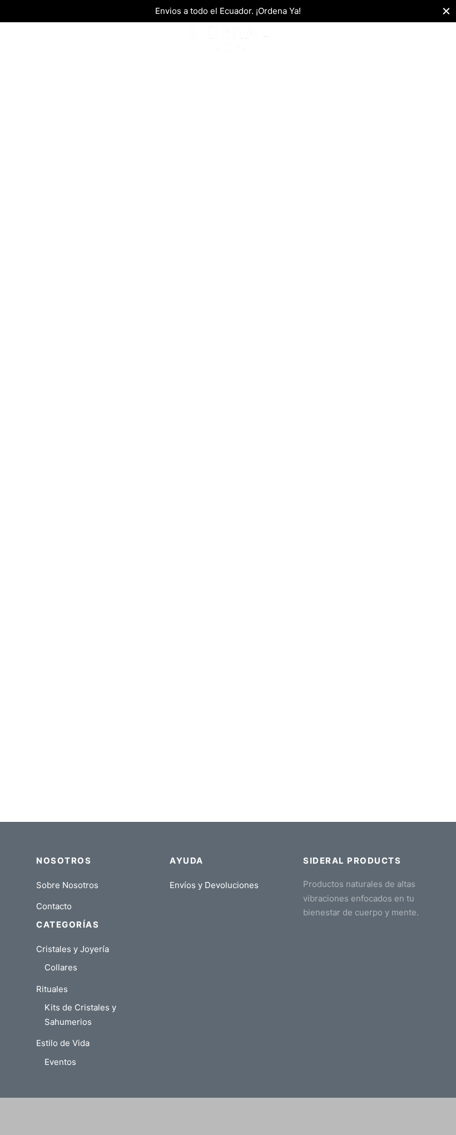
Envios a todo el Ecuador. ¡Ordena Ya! (228, 11)
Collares (60, 967)
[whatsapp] (239, 1123)
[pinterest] (217, 1123)
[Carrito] (413, 39)
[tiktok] (283, 1123)
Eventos (60, 1062)
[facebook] (171, 1123)
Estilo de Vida (63, 1043)
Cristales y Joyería (72, 949)
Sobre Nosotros (67, 885)
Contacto (54, 906)
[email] (261, 1123)
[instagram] (194, 1123)
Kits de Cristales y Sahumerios (80, 1014)
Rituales (52, 989)
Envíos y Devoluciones (214, 885)
